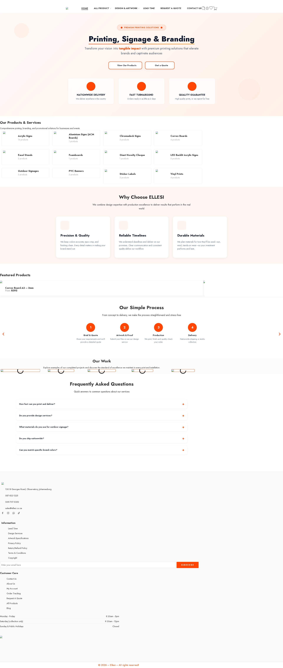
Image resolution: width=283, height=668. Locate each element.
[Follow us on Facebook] (2, 513)
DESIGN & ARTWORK (126, 8)
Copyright (12, 557)
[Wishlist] (211, 8)
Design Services (15, 533)
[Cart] (215, 8)
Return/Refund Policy (17, 548)
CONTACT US (194, 8)
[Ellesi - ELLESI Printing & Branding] (73, 8)
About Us (11, 583)
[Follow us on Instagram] (8, 513)
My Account (12, 588)
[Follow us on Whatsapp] (13, 513)
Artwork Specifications (18, 538)
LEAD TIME (149, 8)
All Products (12, 603)
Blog (9, 608)
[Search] (203, 8)
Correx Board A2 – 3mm (19, 288)
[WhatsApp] (170, 1)
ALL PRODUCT (101, 8)
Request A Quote (14, 598)
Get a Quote (161, 65)
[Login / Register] (207, 8)
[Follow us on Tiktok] (19, 513)
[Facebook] (161, 1)
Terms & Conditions (17, 552)
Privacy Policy (14, 543)
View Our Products (126, 65)
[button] (3, 334)
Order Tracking (14, 593)
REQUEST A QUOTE (171, 8)
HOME (84, 8)
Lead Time (13, 528)
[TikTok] (166, 1)
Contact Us (12, 578)
